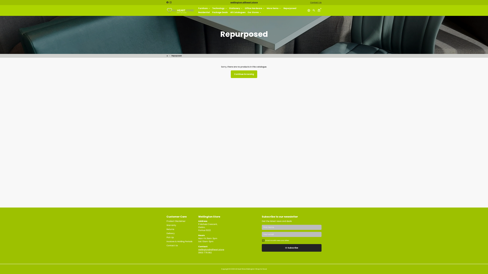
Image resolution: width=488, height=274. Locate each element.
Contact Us (316, 2)
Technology (219, 8)
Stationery (236, 8)
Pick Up (170, 237)
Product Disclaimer (176, 221)
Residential (204, 12)
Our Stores (254, 12)
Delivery (170, 233)
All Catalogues (238, 12)
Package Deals (220, 12)
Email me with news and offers (277, 240)
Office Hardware (255, 8)
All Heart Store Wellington (244, 269)
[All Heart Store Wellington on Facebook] (167, 2)
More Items (274, 8)
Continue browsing (244, 74)
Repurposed (290, 8)
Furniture (204, 8)
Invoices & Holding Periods (179, 241)
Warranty (171, 225)
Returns (170, 229)
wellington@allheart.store (211, 249)
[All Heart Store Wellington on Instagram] (171, 2)
